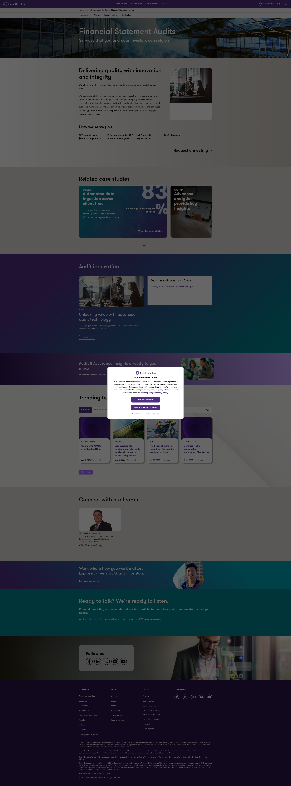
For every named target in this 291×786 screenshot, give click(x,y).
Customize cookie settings (145, 414)
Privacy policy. (162, 393)
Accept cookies (145, 400)
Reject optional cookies (145, 407)
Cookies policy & (147, 393)
